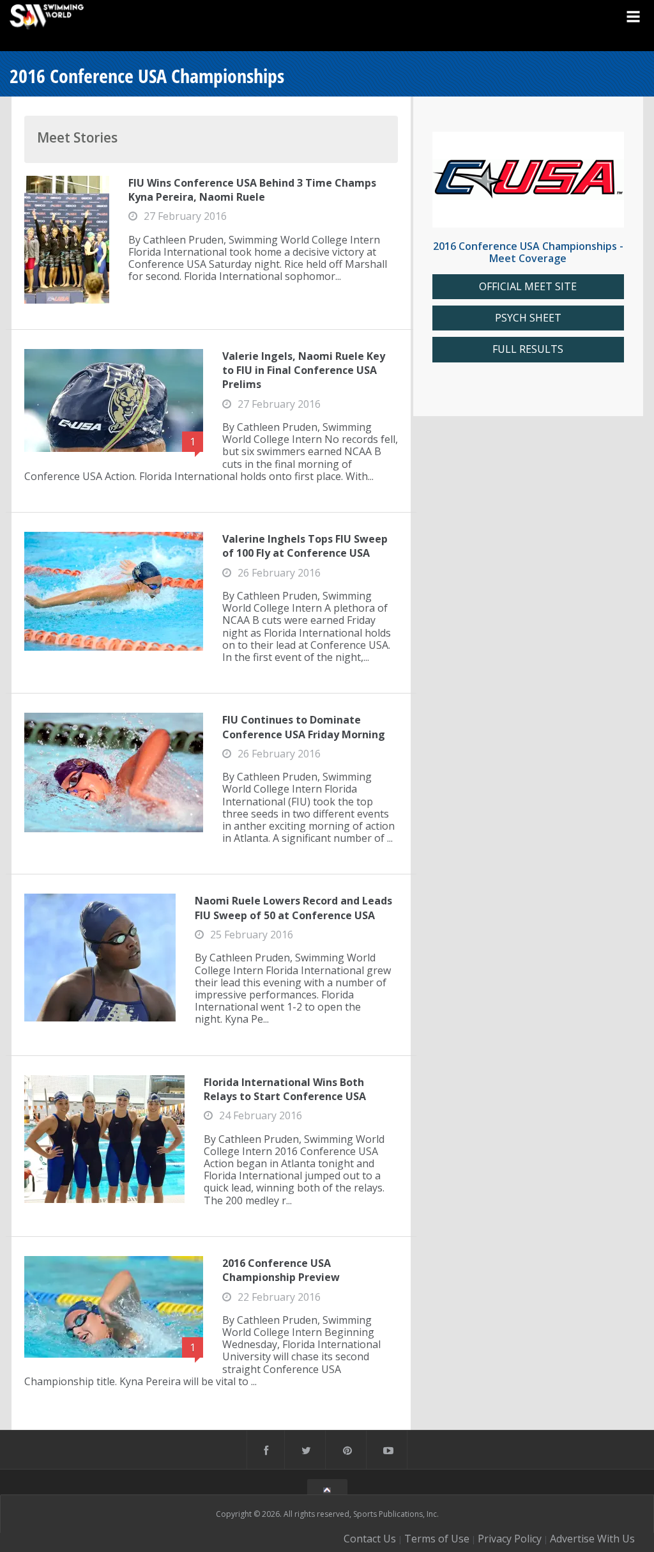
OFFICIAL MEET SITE (528, 287)
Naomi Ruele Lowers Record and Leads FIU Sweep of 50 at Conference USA (293, 908)
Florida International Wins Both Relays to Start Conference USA (285, 1089)
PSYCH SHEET (528, 318)
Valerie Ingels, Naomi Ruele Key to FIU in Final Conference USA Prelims (303, 370)
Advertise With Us (592, 1539)
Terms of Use (436, 1539)
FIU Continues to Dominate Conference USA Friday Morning (303, 727)
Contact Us (370, 1539)
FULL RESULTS (527, 349)
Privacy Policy (510, 1539)
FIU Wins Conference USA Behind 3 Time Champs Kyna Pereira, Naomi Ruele (252, 190)
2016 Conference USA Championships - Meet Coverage (528, 252)
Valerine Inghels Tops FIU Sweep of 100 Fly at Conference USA (305, 546)
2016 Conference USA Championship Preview (281, 1270)
